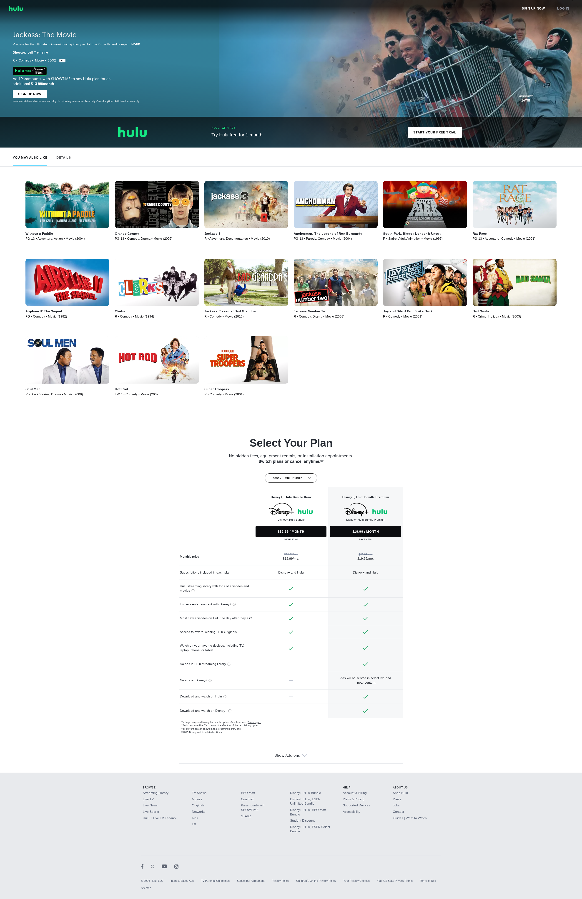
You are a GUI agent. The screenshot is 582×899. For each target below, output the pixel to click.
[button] (30, 156)
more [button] (135, 44)
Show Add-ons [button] (287, 755)
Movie (39, 60)
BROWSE (149, 787)
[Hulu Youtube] (168, 866)
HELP (347, 787)
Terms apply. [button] (254, 722)
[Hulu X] (156, 866)
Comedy (25, 60)
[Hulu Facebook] (146, 866)
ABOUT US (400, 787)
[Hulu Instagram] (176, 866)
